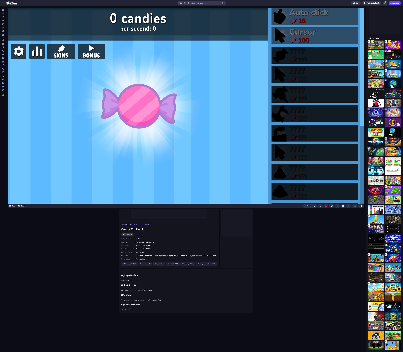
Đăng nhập (394, 3)
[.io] (3, 68)
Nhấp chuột (133, 225)
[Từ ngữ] (3, 90)
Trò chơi (124, 225)
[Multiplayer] (3, 31)
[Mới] (3, 17)
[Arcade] (3, 40)
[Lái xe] (3, 72)
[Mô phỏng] (3, 76)
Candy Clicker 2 (144, 225)
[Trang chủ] (3, 10)
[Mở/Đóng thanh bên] (3, 3)
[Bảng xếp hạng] (3, 35)
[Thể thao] (3, 86)
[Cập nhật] (3, 24)
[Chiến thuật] (3, 54)
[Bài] (3, 43)
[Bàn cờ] (3, 47)
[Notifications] (385, 3)
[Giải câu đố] (3, 58)
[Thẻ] (3, 95)
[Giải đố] (3, 61)
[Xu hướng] (3, 20)
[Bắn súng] (3, 51)
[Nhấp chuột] (3, 79)
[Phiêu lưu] (3, 83)
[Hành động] (3, 65)
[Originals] (3, 27)
